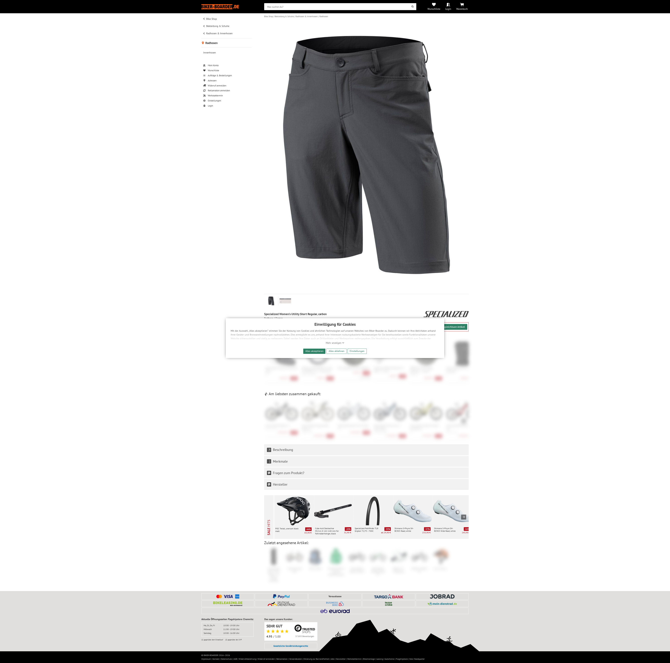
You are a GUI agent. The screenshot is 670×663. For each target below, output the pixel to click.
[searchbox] (340, 6)
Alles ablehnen (336, 351)
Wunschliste (433, 8)
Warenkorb (462, 8)
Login (448, 8)
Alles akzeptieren (314, 351)
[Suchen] (412, 6)
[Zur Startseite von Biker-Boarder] (226, 6)
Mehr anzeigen (334, 342)
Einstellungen (357, 351)
